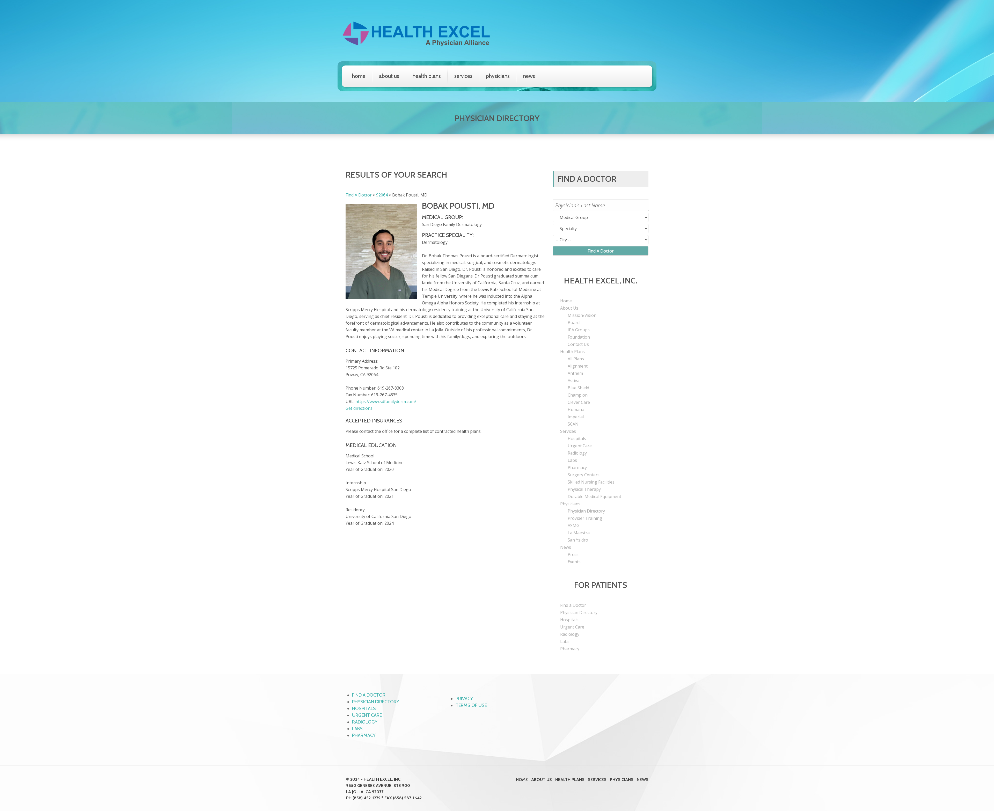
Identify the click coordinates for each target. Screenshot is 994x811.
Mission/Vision (582, 315)
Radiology (577, 453)
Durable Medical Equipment (594, 496)
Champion (578, 395)
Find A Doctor (359, 195)
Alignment (578, 366)
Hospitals (577, 438)
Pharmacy (577, 467)
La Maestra (579, 533)
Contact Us (578, 344)
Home (359, 76)
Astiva (573, 380)
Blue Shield (578, 388)
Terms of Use (471, 705)
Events (574, 562)
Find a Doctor (573, 605)
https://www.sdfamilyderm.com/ (385, 401)
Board (574, 322)
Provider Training (585, 518)
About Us (389, 76)
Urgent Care (580, 446)
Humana (576, 409)
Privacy (464, 699)
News (529, 76)
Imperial (576, 417)
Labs (572, 460)
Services (463, 76)
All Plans (576, 359)
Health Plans (427, 76)
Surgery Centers (584, 475)
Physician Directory (586, 511)
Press (573, 554)
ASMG (573, 525)
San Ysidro (578, 540)
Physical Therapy (584, 489)
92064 (382, 195)
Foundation (579, 337)
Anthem (575, 373)
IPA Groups (579, 330)
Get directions (359, 408)
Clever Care (579, 402)
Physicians (498, 76)
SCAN (573, 424)
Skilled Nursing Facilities (591, 482)
